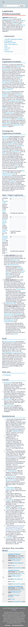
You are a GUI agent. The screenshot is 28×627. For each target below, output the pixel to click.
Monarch (4, 153)
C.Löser (22, 557)
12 (8, 367)
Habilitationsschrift (17, 431)
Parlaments (20, 267)
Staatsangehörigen (6, 69)
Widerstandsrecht (8, 89)
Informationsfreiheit (8, 321)
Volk (23, 272)
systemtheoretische (6, 175)
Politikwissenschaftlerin (11, 303)
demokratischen (18, 94)
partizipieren (18, 100)
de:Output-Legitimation (18, 563)
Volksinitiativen (18, 313)
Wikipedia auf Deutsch (16, 559)
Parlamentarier (9, 275)
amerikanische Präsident (5, 236)
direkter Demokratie (8, 313)
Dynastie (16, 165)
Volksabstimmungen (8, 315)
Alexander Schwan (11, 477)
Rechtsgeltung (7, 375)
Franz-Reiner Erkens (9, 405)
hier (13, 612)
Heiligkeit (4, 150)
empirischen (5, 138)
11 (11, 308)
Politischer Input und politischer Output (4, 222)
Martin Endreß (10, 499)
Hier (19, 612)
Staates (14, 20)
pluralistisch (5, 94)
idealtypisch (10, 144)
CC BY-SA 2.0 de (16, 560)
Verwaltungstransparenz (9, 320)
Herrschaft (22, 25)
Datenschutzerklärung (17, 625)
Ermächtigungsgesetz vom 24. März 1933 (12, 352)
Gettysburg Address (4, 230)
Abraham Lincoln (4, 239)
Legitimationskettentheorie (13, 264)
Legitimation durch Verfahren (9, 173)
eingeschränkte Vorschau (18, 428)
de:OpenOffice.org (17, 568)
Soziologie (6, 136)
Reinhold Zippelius (12, 470)
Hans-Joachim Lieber (11, 480)
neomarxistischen (6, 118)
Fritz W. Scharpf (4, 211)
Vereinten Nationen (20, 289)
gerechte (20, 77)
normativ (4, 66)
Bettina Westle (7, 399)
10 (6, 252)
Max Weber (14, 142)
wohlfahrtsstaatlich (6, 123)
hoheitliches (22, 20)
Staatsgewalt (12, 100)
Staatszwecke (19, 66)
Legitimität (15, 23)
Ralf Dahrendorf (7, 382)
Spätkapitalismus (21, 118)
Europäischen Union (5, 201)
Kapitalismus (5, 126)
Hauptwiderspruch (17, 125)
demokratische (7, 91)
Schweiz (16, 334)
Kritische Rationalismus (9, 341)
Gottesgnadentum (15, 151)
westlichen (4, 108)
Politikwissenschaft (6, 19)
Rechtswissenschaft (14, 260)
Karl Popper (9, 537)
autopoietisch (13, 181)
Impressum (8, 625)
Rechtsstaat (5, 96)
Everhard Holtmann (10, 489)
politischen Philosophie (7, 81)
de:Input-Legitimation (18, 579)
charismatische (20, 145)
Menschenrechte (10, 112)
